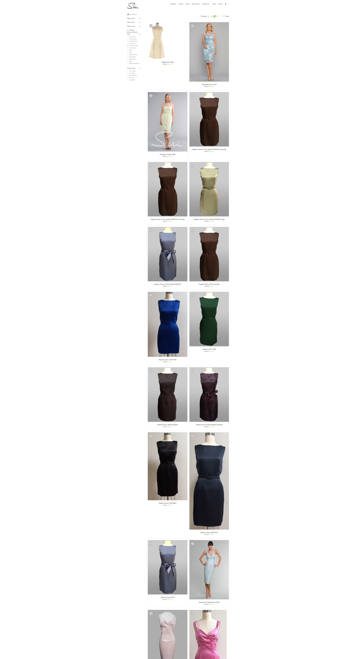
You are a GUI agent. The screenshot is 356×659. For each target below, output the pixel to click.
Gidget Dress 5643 (167, 62)
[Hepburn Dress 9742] (167, 541)
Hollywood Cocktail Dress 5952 (209, 602)
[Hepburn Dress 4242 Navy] (209, 433)
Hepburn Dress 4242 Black (167, 503)
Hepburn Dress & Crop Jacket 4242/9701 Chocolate (167, 219)
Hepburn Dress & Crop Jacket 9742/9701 (167, 284)
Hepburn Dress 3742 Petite (168, 360)
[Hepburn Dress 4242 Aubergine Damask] (209, 368)
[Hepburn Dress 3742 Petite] (167, 292)
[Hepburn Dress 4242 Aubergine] (167, 368)
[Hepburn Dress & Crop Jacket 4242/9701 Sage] (209, 163)
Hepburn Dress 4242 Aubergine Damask (209, 424)
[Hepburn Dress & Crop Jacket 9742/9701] (167, 227)
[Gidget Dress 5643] (157, 23)
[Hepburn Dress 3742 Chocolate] (209, 227)
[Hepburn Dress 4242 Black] (167, 433)
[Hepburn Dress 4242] (209, 292)
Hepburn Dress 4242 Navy (209, 532)
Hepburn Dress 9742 (167, 597)
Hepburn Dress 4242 (209, 349)
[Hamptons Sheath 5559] (167, 93)
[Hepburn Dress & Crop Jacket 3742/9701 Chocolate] (209, 93)
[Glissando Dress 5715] (209, 23)
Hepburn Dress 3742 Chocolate (209, 284)
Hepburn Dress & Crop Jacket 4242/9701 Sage (209, 219)
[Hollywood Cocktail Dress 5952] (209, 541)
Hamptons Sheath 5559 (167, 154)
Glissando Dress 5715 (209, 84)
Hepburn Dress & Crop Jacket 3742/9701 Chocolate (209, 149)
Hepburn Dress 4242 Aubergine (167, 424)
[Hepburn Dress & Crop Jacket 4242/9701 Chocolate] (167, 163)
